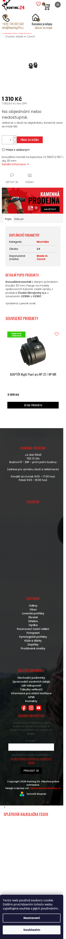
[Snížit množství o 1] (15, 142)
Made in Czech (42, 257)
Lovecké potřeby (33, 613)
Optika (33, 625)
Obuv (33, 609)
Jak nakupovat (31, 685)
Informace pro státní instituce (31, 693)
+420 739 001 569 (13, 24)
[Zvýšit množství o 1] (15, 138)
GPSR (31, 697)
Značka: (20, 36)
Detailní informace (14, 164)
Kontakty (31, 701)
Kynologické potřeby (33, 637)
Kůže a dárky (33, 641)
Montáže (43, 242)
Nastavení (31, 918)
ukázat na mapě (43, 27)
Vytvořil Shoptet (36, 794)
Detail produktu (33, 405)
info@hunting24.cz (13, 27)
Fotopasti (33, 633)
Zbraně (33, 617)
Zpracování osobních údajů (31, 681)
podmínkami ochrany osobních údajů (31, 760)
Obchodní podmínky (31, 678)
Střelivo (33, 621)
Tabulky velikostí (31, 689)
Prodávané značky (33, 648)
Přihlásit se (31, 770)
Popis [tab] (8, 219)
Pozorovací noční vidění (33, 629)
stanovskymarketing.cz (45, 788)
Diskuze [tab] (19, 219)
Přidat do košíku (30, 140)
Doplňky (33, 644)
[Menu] (57, 4)
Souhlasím (31, 930)
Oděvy (33, 605)
